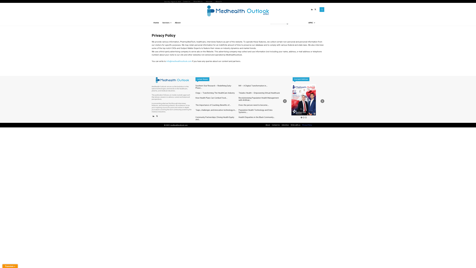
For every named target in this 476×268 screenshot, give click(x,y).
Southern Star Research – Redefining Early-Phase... (213, 86)
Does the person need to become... (254, 105)
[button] (322, 9)
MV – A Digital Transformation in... (253, 85)
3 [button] (306, 117)
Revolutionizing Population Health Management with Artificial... (259, 99)
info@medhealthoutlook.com (179, 61)
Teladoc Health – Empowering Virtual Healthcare (259, 93)
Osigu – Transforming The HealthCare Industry (215, 93)
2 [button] (303, 117)
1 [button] (301, 117)
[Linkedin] (312, 9)
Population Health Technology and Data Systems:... (255, 111)
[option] (303, 99)
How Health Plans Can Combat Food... (211, 98)
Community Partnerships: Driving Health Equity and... (214, 118)
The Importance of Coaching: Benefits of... (213, 105)
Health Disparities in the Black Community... (257, 117)
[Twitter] (315, 9)
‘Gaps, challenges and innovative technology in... (215, 110)
